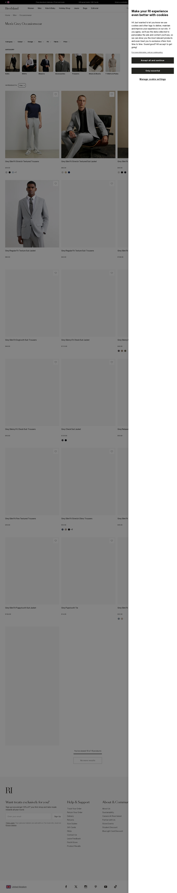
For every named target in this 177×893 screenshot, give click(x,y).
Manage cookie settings (153, 79)
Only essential (153, 71)
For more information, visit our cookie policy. (147, 52)
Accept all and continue (152, 60)
